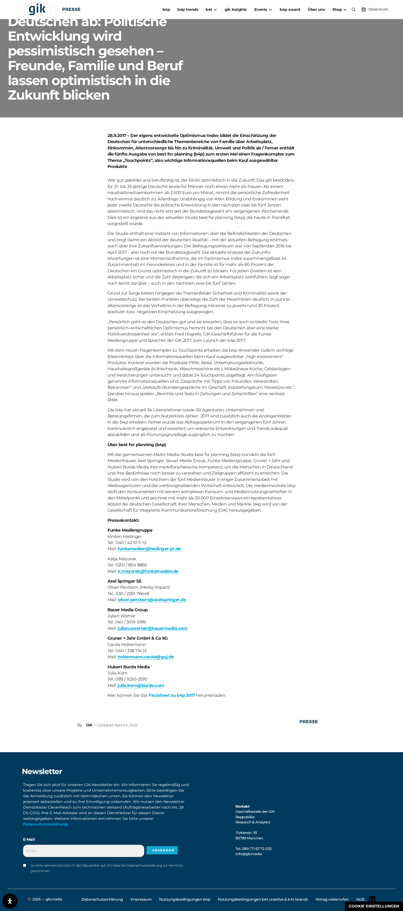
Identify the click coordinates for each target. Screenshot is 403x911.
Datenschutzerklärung (45, 824)
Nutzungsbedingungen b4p (184, 899)
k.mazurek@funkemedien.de (148, 571)
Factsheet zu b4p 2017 (172, 695)
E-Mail (29, 839)
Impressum (141, 899)
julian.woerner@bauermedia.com (153, 628)
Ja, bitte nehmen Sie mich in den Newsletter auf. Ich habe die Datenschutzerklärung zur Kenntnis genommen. (107, 868)
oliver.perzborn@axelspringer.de (152, 599)
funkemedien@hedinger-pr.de (149, 548)
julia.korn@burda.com (141, 685)
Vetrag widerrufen (332, 899)
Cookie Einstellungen (374, 906)
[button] (353, 9)
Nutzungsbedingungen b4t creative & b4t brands (263, 899)
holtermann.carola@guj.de (146, 656)
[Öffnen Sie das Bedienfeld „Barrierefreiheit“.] (9, 901)
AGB (360, 899)
